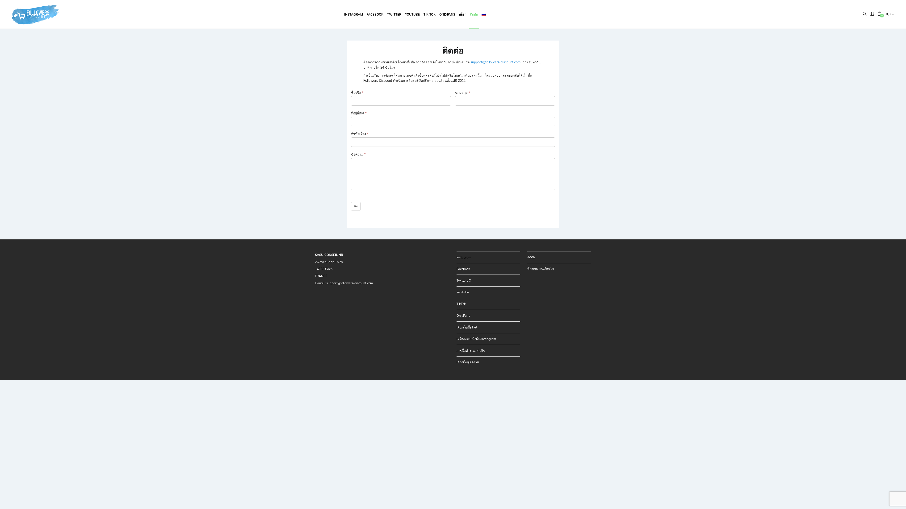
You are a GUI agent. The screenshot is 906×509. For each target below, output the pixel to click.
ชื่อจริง (357, 92)
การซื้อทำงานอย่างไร (471, 351)
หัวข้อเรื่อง (359, 134)
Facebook (375, 14)
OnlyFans (463, 315)
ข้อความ (358, 154)
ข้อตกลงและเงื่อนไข (540, 269)
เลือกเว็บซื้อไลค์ (467, 327)
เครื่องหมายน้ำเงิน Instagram (476, 339)
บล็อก (462, 14)
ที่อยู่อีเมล (358, 113)
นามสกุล (462, 92)
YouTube (463, 292)
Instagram (353, 14)
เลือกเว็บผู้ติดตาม (468, 362)
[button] (886, 14)
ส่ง (356, 206)
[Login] (872, 14)
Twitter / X (464, 280)
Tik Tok (430, 14)
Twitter (394, 14)
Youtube (412, 14)
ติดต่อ (474, 14)
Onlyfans (447, 14)
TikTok (461, 304)
